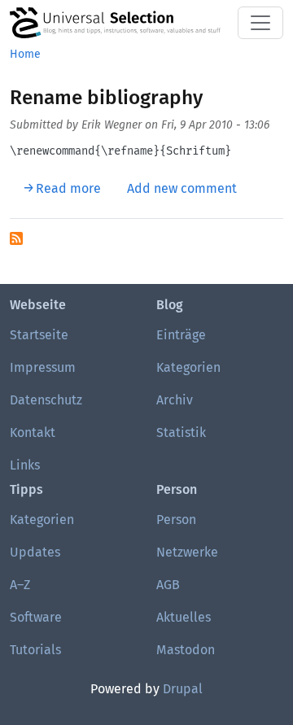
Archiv (174, 400)
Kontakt (32, 432)
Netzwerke (187, 552)
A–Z (20, 584)
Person (176, 519)
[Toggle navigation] (260, 23)
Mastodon (185, 649)
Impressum (43, 367)
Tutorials (35, 649)
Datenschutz (46, 400)
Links (25, 465)
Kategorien (188, 367)
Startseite (39, 335)
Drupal (183, 689)
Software (36, 617)
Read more (68, 188)
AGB (168, 584)
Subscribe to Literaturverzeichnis (16, 238)
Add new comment (182, 188)
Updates (35, 552)
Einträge (181, 335)
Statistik (181, 432)
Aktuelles (183, 617)
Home (25, 54)
